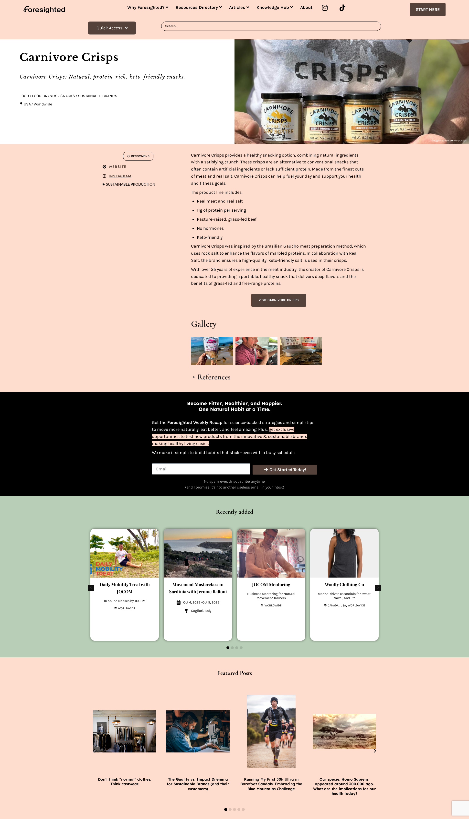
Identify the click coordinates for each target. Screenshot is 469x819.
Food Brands (44, 96)
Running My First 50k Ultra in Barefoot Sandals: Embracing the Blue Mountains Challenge (271, 784)
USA (27, 104)
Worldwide (43, 104)
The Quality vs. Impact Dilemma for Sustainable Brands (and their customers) (198, 784)
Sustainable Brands (97, 96)
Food (24, 96)
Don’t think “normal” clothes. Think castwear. (124, 781)
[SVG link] (44, 9)
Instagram (120, 176)
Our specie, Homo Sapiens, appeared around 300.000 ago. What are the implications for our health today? (344, 786)
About (306, 7)
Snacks (67, 96)
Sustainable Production (130, 184)
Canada (333, 605)
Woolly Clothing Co (344, 584)
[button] (378, 588)
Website (117, 166)
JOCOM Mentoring (271, 584)
